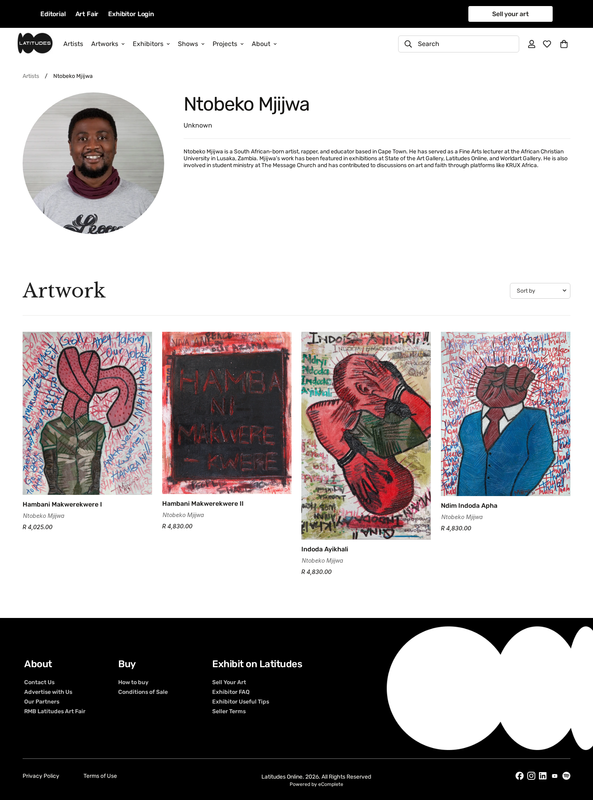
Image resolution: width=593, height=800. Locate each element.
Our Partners (41, 702)
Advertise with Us (48, 692)
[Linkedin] (543, 776)
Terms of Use (100, 776)
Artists (73, 44)
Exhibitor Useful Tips (240, 702)
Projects (225, 44)
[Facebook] (520, 776)
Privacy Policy (41, 776)
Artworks (104, 44)
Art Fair (87, 14)
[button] (564, 44)
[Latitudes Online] (35, 44)
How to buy (133, 682)
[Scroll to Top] (577, 756)
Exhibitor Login (131, 14)
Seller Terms (229, 711)
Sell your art (510, 14)
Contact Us (39, 682)
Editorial (53, 14)
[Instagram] (531, 776)
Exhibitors (148, 44)
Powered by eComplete (316, 784)
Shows (188, 44)
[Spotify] (566, 776)
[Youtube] (555, 776)
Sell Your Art (229, 682)
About (261, 44)
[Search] (408, 44)
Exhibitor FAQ (231, 692)
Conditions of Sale (143, 692)
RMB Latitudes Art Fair (55, 711)
